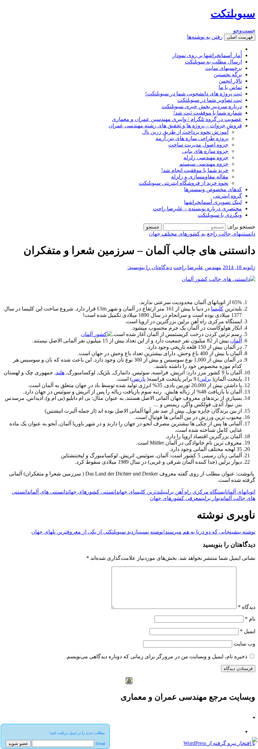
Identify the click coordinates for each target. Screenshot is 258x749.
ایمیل (247, 631)
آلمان (236, 340)
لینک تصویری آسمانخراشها (213, 202)
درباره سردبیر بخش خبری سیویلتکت (202, 106)
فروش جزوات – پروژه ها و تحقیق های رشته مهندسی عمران (175, 125)
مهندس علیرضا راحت (197, 267)
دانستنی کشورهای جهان (93, 492)
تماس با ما (230, 87)
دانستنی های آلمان (49, 492)
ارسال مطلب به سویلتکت (213, 62)
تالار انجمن (230, 81)
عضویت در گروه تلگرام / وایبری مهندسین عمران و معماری (177, 119)
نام (250, 619)
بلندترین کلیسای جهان (141, 492)
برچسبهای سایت (223, 68)
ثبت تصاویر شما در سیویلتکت (209, 100)
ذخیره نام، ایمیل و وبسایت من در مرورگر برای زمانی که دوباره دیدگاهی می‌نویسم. (156, 656)
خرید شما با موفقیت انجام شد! (194, 170)
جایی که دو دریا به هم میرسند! (209, 532)
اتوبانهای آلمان (241, 492)
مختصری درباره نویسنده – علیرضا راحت (197, 208)
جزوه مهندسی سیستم (203, 164)
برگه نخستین (228, 74)
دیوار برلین (212, 498)
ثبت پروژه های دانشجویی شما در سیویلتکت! (193, 93)
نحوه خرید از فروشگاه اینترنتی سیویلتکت (183, 183)
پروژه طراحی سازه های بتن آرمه (192, 138)
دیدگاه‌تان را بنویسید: (149, 267)
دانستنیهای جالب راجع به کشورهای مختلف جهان (202, 234)
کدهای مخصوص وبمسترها (213, 189)
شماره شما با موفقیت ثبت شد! (207, 113)
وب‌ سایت (244, 644)
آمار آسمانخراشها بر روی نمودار (207, 55)
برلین (205, 379)
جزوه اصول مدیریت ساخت (198, 145)
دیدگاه (246, 607)
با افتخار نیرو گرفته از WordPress (219, 743)
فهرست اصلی (240, 37)
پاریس (138, 379)
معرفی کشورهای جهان (175, 498)
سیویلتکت (233, 13)
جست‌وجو (244, 30)
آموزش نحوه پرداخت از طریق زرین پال (185, 132)
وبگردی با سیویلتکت (220, 215)
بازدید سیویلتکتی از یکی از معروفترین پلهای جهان (97, 532)
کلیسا (217, 308)
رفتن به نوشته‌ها (205, 37)
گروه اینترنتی (227, 196)
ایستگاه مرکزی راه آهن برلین (195, 492)
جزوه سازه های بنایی (205, 151)
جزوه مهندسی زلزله (205, 157)
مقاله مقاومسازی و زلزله (199, 176)
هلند (60, 372)
